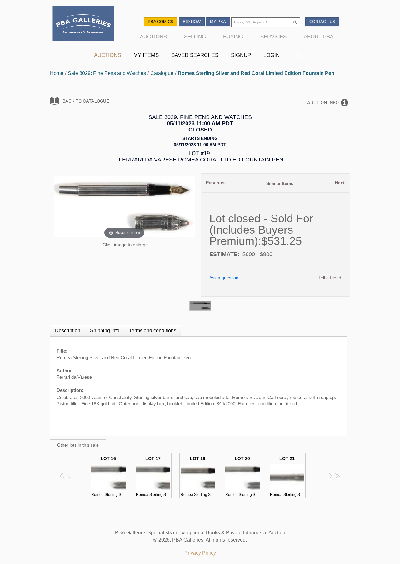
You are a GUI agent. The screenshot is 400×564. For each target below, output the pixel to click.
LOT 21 (288, 476)
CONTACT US (322, 21)
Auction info (323, 103)
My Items (146, 55)
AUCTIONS (153, 36)
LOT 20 (243, 476)
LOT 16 (109, 476)
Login (271, 55)
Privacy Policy (200, 553)
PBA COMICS (160, 21)
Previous (215, 182)
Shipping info (104, 330)
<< (62, 475)
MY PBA (218, 21)
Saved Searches (194, 55)
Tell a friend (329, 277)
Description (67, 330)
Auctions (107, 55)
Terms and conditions (152, 330)
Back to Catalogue (85, 101)
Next (340, 182)
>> (337, 475)
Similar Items (279, 183)
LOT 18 (198, 476)
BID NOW (192, 21)
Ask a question (223, 277)
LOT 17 (154, 476)
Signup (241, 55)
